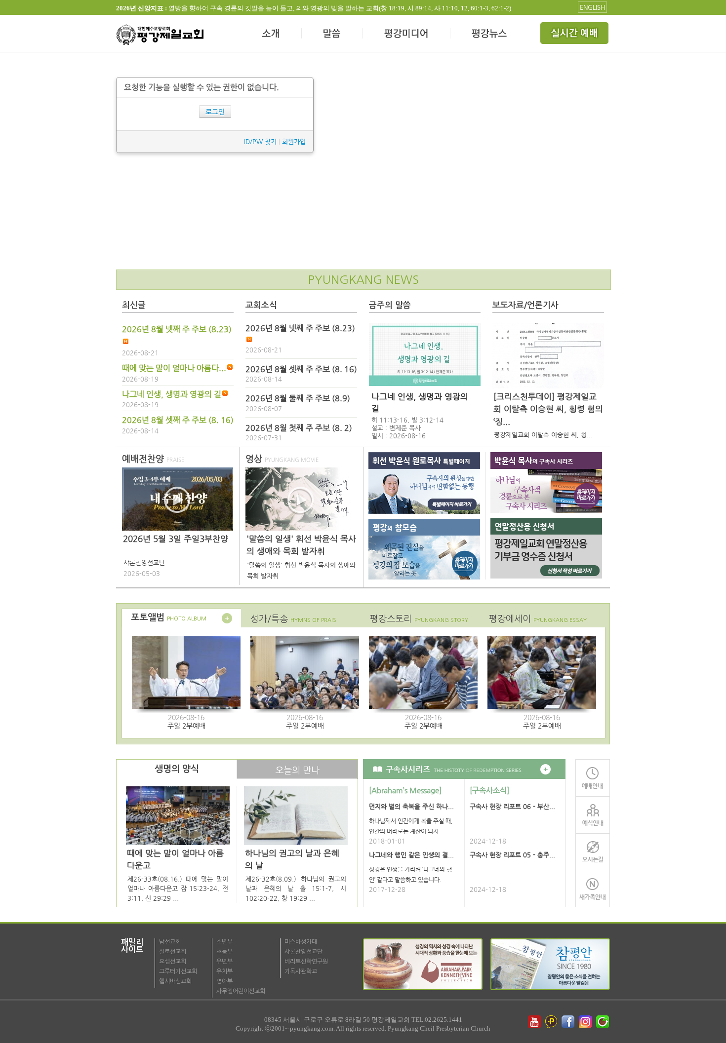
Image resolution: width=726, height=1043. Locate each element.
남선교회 (170, 942)
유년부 (224, 962)
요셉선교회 (172, 962)
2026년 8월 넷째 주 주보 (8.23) (177, 329)
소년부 (224, 942)
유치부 (224, 971)
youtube (534, 1021)
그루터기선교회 (178, 971)
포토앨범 (168, 617)
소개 (271, 34)
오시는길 (592, 851)
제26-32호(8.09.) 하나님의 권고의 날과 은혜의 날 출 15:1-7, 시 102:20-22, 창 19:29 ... (295, 888)
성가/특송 (293, 618)
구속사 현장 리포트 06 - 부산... (512, 806)
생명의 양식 (177, 769)
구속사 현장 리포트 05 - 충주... (512, 854)
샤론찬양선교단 (303, 952)
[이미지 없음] (425, 354)
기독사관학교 (300, 971)
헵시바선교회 (175, 981)
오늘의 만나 (297, 770)
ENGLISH (592, 7)
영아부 (224, 981)
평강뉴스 (489, 34)
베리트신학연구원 (306, 962)
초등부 (224, 952)
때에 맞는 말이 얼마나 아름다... (174, 368)
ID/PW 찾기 (260, 141)
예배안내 (592, 777)
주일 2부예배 (186, 726)
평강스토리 (419, 618)
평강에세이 (538, 618)
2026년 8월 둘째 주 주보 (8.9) (297, 398)
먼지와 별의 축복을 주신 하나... (411, 806)
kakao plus (551, 1021)
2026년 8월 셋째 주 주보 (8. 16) (178, 420)
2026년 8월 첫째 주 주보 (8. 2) (298, 428)
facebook (569, 1021)
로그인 (215, 112)
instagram (586, 1021)
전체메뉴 (575, 34)
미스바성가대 (300, 942)
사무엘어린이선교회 (240, 991)
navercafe (603, 1021)
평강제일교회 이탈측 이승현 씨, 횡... (543, 434)
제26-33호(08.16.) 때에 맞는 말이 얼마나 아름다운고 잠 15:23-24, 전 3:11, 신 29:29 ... (177, 888)
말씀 (332, 34)
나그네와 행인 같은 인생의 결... (411, 854)
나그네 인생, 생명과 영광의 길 (171, 394)
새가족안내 (592, 888)
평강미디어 (406, 34)
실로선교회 (172, 952)
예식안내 (592, 814)
